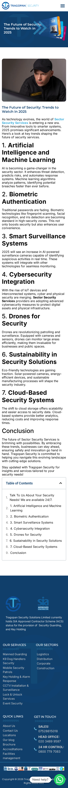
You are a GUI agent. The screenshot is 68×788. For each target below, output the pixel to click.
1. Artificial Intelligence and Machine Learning (35, 508)
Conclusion (18, 553)
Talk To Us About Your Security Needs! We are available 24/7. (32, 497)
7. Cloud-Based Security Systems (33, 547)
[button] (62, 5)
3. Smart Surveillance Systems (31, 522)
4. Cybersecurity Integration (30, 528)
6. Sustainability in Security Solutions (36, 540)
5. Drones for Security (26, 534)
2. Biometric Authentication (29, 516)
